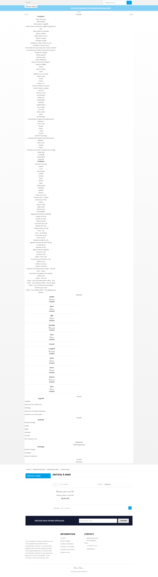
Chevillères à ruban (41, 40)
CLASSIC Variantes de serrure (41, 86)
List (57, 484)
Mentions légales (65, 541)
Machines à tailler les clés (40, 240)
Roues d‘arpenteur (41, 59)
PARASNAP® (41, 157)
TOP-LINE (41, 109)
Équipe (27, 429)
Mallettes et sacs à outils (41, 74)
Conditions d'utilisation (67, 544)
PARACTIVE (41, 98)
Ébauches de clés (41, 247)
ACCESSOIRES (41, 95)
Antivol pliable (41, 211)
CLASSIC (40, 81)
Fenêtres (41, 176)
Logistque (27, 401)
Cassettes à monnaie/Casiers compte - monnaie (41, 268)
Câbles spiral (41, 207)
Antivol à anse (41, 209)
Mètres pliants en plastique (41, 31)
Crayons (40, 67)
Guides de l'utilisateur (31, 456)
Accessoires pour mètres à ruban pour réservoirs (41, 50)
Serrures (40, 181)
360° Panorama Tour (31, 439)
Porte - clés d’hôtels (41, 233)
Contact (89, 534)
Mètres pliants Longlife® (41, 24)
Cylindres (41, 190)
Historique (28, 432)
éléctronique (41, 171)
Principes (27, 435)
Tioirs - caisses (41, 271)
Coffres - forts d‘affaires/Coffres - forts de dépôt (41, 283)
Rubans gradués (41, 55)
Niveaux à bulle (40, 57)
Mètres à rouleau (41, 38)
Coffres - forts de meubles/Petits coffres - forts (41, 280)
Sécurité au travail (41, 219)
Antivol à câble (41, 204)
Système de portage (41, 136)
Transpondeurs (40, 245)
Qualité (27, 426)
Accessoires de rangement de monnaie (40, 273)
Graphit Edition (41, 105)
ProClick (41, 133)
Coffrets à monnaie (41, 264)
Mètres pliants (41, 21)
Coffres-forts (41, 276)
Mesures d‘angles (41, 64)
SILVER (41, 79)
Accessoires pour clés (41, 223)
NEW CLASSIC (41, 112)
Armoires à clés (41, 252)
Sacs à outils (41, 107)
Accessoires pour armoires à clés (41, 259)
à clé (41, 169)
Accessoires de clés (41, 235)
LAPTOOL (41, 90)
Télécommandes (41, 221)
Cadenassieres (41, 185)
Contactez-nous (65, 552)
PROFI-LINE (40, 124)
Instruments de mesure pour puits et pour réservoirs (40, 48)
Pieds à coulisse (41, 69)
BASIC (41, 114)
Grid (54, 484)
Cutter (41, 71)
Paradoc (40, 126)
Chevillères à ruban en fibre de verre (41, 43)
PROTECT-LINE (41, 93)
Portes (41, 178)
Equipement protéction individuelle (41, 214)
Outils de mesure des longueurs (41, 62)
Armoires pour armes (41, 287)
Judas (41, 183)
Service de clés (41, 238)
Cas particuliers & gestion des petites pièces (41, 119)
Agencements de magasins (41, 249)
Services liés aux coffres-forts (33, 404)
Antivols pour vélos (41, 200)
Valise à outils (41, 76)
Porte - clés (41, 230)
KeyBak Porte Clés (40, 226)
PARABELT (41, 121)
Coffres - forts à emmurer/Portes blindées (41, 285)
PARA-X (41, 128)
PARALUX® (41, 152)
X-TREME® (41, 155)
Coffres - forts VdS (40, 278)
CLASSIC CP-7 (41, 83)
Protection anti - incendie (41, 197)
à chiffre (41, 173)
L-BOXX (41, 131)
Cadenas (41, 166)
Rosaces (40, 192)
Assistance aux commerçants (33, 414)
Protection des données (67, 549)
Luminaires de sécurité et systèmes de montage (41, 150)
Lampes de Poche (41, 216)
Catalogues (28, 453)
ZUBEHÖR (41, 159)
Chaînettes (41, 188)
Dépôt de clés (41, 261)
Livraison (63, 538)
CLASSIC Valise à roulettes (41, 88)
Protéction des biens (41, 164)
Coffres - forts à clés (41, 257)
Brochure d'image (30, 422)
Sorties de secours (40, 195)
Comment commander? (67, 546)
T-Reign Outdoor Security (40, 228)
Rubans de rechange (41, 52)
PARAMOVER (41, 100)
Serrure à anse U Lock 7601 (65, 495)
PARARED (41, 102)
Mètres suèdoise (41, 33)
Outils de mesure (41, 19)
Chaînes (41, 202)
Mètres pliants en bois (40, 36)
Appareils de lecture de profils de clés (41, 242)
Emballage (28, 408)
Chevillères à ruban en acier (41, 45)
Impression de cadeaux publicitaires (35, 411)
